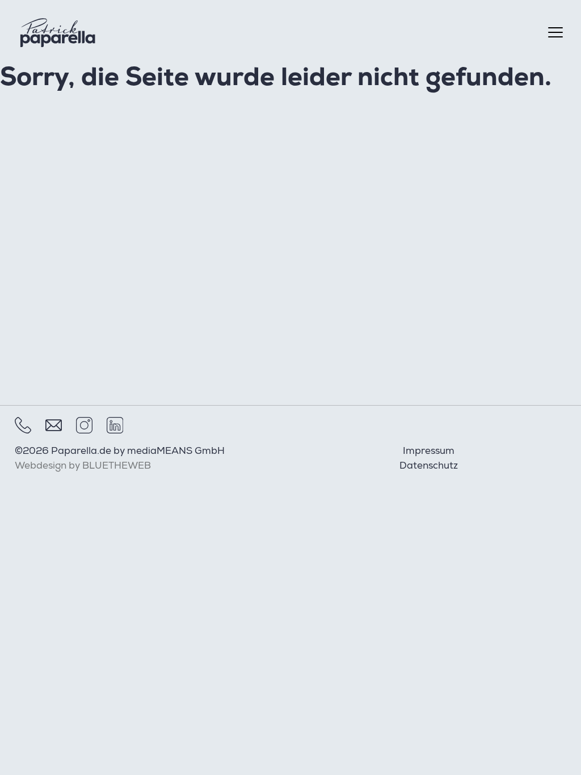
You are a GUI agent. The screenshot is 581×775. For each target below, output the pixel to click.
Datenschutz (428, 466)
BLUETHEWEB (116, 466)
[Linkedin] (115, 425)
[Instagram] (84, 425)
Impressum (428, 452)
